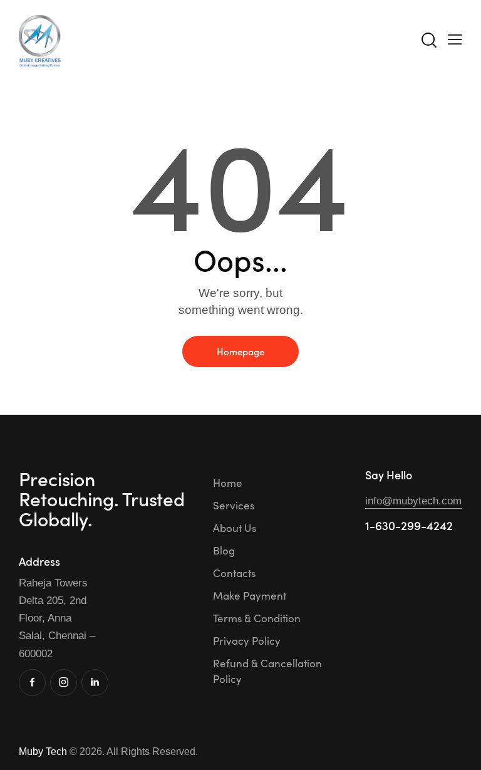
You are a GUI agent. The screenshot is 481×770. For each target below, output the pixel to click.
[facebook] (32, 682)
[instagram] (63, 682)
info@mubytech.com (413, 501)
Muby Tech (43, 751)
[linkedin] (94, 682)
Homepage (240, 351)
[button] (455, 39)
